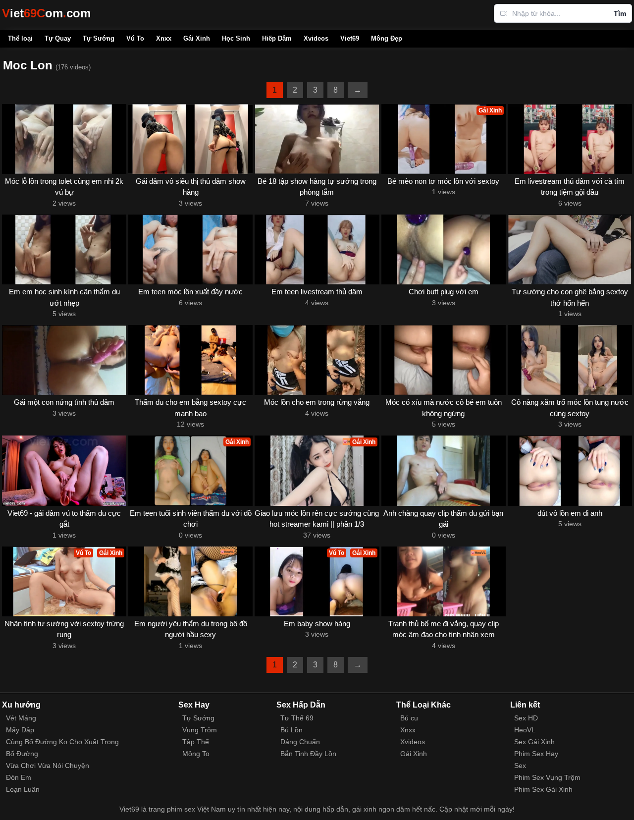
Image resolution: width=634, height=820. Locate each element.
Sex (520, 765)
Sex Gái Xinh (534, 742)
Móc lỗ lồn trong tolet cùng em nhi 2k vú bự (64, 187)
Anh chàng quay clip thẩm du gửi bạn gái (443, 519)
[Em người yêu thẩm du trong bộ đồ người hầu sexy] (190, 581)
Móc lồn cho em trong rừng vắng (317, 402)
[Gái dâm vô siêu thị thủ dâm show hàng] (190, 139)
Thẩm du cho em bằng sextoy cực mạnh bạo (190, 408)
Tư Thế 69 (297, 718)
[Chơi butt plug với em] (443, 249)
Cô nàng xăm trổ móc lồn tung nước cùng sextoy (570, 408)
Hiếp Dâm (277, 38)
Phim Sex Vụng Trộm (547, 777)
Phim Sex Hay (536, 754)
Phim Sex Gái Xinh (543, 789)
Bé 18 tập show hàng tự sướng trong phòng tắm (317, 187)
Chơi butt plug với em (443, 291)
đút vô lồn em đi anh (569, 513)
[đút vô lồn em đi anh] (570, 470)
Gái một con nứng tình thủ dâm (64, 402)
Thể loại (20, 38)
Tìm (620, 13)
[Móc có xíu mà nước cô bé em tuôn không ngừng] (443, 360)
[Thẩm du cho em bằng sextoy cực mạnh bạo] (190, 360)
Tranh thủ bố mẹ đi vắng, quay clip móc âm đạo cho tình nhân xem (443, 629)
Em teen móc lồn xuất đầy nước (190, 291)
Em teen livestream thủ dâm (317, 291)
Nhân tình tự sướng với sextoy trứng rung (64, 629)
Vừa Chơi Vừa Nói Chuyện (47, 765)
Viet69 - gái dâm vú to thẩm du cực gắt (64, 519)
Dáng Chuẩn (300, 742)
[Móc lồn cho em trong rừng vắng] (317, 360)
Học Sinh (236, 38)
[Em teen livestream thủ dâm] (317, 249)
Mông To (196, 754)
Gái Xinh (196, 38)
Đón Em (18, 777)
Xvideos (316, 38)
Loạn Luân (23, 789)
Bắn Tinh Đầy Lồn (308, 754)
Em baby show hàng (317, 623)
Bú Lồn (291, 730)
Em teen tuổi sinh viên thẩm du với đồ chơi (191, 519)
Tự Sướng (98, 38)
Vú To (135, 38)
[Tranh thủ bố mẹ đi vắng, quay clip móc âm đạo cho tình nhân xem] (443, 581)
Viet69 (349, 38)
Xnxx (163, 38)
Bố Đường (22, 754)
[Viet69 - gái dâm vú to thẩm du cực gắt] (64, 470)
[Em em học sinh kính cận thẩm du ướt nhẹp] (64, 249)
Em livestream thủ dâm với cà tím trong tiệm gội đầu (570, 187)
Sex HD (526, 718)
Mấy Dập (20, 730)
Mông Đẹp (386, 38)
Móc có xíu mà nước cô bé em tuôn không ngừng (443, 408)
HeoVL (524, 730)
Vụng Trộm (199, 730)
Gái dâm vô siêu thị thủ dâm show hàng (191, 187)
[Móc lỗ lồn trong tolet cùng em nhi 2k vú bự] (64, 139)
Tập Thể (195, 742)
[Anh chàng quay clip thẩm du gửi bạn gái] (443, 470)
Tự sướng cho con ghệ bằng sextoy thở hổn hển (570, 297)
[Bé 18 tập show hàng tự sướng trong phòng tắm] (317, 139)
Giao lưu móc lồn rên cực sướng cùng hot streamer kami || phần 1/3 (317, 519)
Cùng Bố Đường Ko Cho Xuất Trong (62, 742)
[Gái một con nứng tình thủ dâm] (64, 360)
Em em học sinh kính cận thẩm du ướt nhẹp (64, 297)
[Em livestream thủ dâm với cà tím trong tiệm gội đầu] (570, 139)
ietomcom (46, 13)
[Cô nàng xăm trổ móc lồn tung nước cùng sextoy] (570, 360)
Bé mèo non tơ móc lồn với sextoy (443, 181)
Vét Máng (21, 718)
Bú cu (409, 718)
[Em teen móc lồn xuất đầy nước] (190, 249)
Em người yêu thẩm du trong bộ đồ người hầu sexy (190, 629)
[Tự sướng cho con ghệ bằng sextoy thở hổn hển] (570, 249)
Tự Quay (58, 38)
